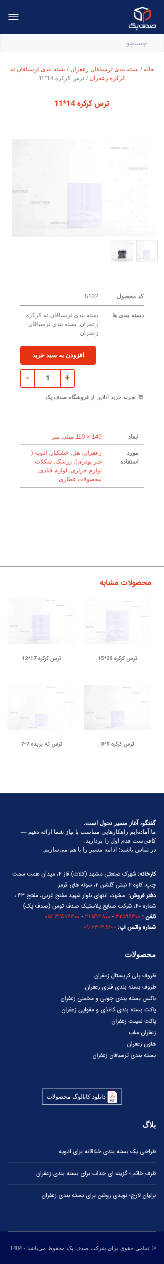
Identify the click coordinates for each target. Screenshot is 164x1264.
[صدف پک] (142, 18)
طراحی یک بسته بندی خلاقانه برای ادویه (107, 1151)
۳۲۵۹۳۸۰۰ (97, 916)
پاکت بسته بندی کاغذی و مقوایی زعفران (108, 1009)
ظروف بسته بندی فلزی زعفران (120, 987)
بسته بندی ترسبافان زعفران (104, 69)
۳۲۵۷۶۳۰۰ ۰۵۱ (62, 916)
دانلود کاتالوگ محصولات (77, 1096)
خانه (149, 69)
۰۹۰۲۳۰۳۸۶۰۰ (100, 927)
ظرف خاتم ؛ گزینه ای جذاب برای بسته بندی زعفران (96, 1173)
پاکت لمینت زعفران (133, 1021)
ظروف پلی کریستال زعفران (125, 975)
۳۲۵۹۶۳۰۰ (128, 916)
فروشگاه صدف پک (67, 397)
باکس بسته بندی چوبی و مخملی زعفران (108, 998)
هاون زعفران (141, 1043)
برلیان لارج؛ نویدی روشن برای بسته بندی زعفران (99, 1195)
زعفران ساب (142, 1032)
